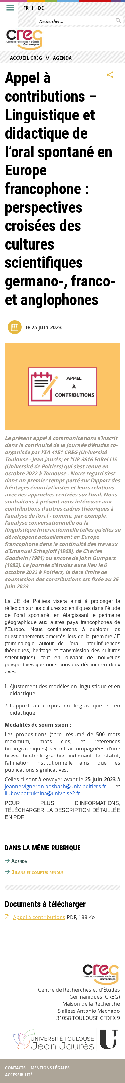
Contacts (15, 1067)
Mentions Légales (50, 1067)
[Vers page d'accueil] (50, 39)
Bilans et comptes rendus (37, 872)
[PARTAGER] (110, 75)
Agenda (62, 58)
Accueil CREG (26, 58)
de (41, 8)
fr (26, 8)
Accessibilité (19, 1075)
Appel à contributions (39, 917)
